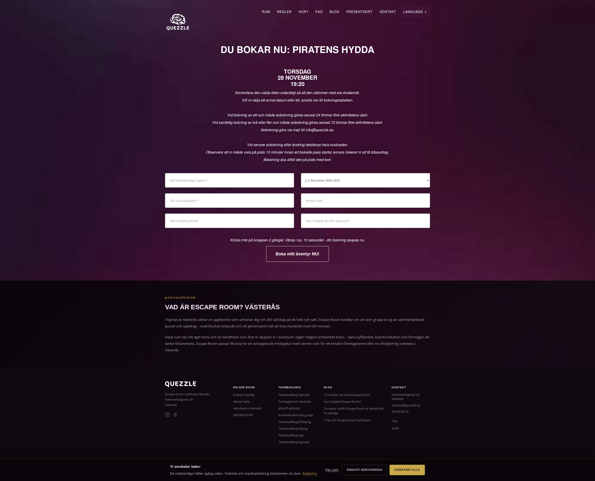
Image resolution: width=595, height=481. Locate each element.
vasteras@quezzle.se (406, 405)
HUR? (303, 11)
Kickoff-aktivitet (289, 408)
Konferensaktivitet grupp (295, 415)
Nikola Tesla (241, 401)
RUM (266, 11)
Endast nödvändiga (364, 469)
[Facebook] (175, 415)
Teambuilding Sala (291, 435)
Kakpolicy (310, 473)
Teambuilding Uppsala (293, 442)
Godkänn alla (407, 469)
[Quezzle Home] (178, 22)
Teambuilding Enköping (294, 422)
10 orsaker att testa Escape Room (347, 395)
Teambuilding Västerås (294, 395)
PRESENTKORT (359, 11)
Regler (284, 11)
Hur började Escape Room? (342, 401)
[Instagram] (167, 415)
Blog (334, 11)
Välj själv (332, 470)
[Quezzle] (180, 386)
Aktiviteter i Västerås (247, 408)
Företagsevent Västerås (294, 401)
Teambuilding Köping (293, 428)
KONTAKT (388, 11)
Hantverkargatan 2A (179, 399)
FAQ (319, 11)
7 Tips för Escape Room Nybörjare (347, 420)
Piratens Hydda (244, 395)
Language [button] (413, 11)
